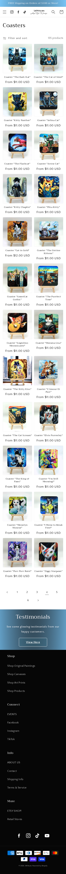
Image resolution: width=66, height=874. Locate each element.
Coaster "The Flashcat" (17, 163)
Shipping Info (15, 779)
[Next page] (38, 600)
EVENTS (12, 714)
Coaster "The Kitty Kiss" (17, 389)
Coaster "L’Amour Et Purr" (48, 391)
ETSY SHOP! (14, 811)
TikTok (11, 739)
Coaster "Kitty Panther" (17, 120)
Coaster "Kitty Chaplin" (17, 207)
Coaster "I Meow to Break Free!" (48, 526)
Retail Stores (14, 819)
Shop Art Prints (16, 682)
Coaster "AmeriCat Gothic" (17, 298)
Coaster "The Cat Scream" (17, 435)
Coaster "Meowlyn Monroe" (17, 526)
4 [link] (47, 592)
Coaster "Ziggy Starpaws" (48, 571)
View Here (33, 642)
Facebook (13, 722)
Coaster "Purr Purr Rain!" (17, 571)
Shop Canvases (16, 674)
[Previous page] (7, 592)
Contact (12, 771)
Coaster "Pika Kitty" (48, 207)
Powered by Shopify (39, 866)
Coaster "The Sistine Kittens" (48, 252)
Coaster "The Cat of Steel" (48, 77)
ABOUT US (13, 762)
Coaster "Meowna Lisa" (49, 343)
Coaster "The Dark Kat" (17, 77)
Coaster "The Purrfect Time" (48, 298)
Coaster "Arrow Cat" (48, 163)
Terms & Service (17, 787)
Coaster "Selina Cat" (48, 120)
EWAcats (28, 866)
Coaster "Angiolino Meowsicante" (17, 344)
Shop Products (16, 691)
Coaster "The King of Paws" (17, 480)
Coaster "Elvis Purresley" (48, 435)
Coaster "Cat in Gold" (17, 250)
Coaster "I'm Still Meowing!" (48, 480)
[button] (5, 12)
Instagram (13, 731)
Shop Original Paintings (21, 665)
